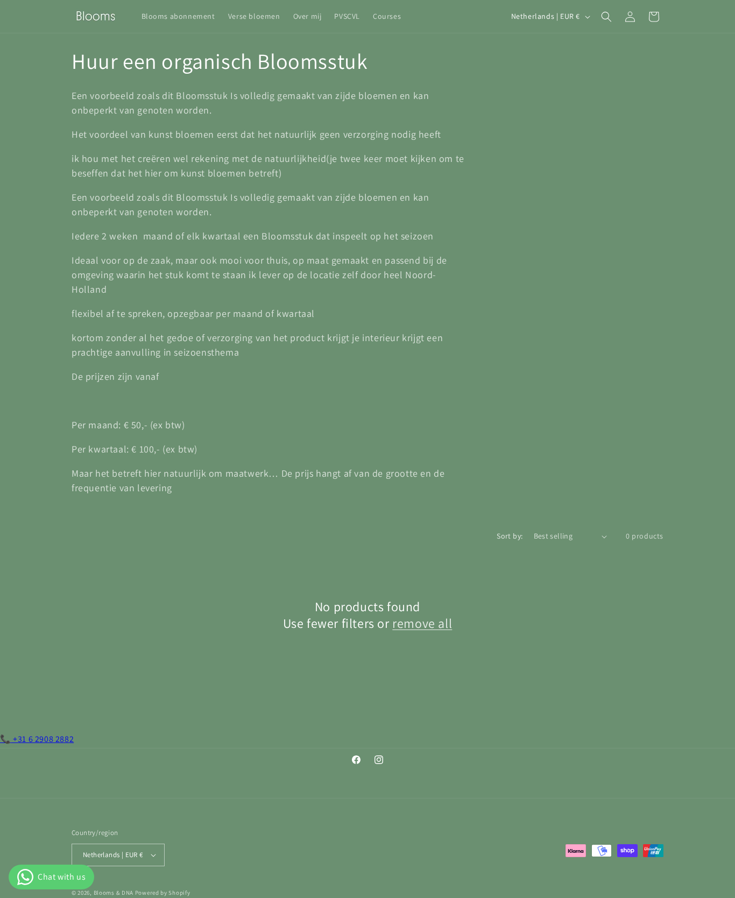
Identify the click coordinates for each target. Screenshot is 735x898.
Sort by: (509, 536)
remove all (422, 623)
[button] (606, 17)
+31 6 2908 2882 (37, 739)
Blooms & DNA (113, 892)
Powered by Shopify (162, 892)
